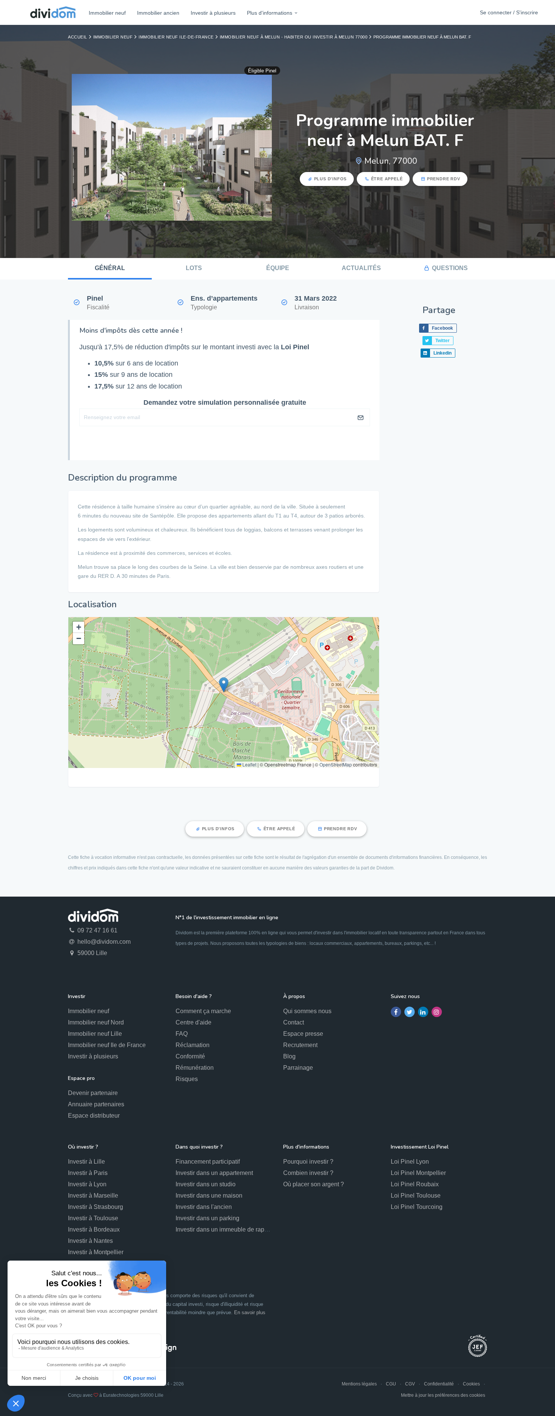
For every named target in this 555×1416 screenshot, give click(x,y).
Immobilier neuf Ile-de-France (176, 37)
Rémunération (195, 1067)
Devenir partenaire (93, 1093)
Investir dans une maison (209, 1195)
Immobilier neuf (107, 13)
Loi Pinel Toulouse (416, 1195)
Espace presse (303, 1034)
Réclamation (193, 1045)
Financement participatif (208, 1161)
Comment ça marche (203, 1011)
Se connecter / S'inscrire (509, 12)
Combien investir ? (308, 1173)
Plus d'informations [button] (269, 13)
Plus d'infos (330, 179)
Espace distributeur (94, 1115)
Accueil (77, 37)
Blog (289, 1056)
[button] (223, 685)
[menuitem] (107, 12)
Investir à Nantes (90, 1241)
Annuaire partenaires (96, 1104)
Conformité (190, 1056)
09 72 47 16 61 (96, 930)
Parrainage (298, 1067)
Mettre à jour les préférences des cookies (443, 1395)
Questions (450, 268)
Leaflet (248, 764)
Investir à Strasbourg (95, 1207)
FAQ (182, 1034)
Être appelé (387, 179)
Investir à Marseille (93, 1195)
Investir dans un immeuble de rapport (225, 1229)
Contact (293, 1022)
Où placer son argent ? (313, 1184)
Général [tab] (110, 268)
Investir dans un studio (206, 1184)
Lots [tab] (194, 268)
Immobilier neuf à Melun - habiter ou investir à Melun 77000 (294, 37)
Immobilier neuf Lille (95, 1034)
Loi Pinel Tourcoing (416, 1207)
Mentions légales (359, 1384)
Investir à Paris (88, 1173)
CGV (410, 1384)
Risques (187, 1079)
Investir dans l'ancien (204, 1207)
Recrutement (300, 1045)
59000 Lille (91, 953)
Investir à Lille (86, 1161)
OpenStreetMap (335, 764)
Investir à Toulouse (93, 1218)
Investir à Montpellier (95, 1252)
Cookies (471, 1384)
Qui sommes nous (307, 1011)
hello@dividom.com (103, 941)
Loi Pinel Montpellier (418, 1173)
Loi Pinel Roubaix (415, 1184)
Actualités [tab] (361, 268)
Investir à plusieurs (213, 13)
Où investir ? (83, 1146)
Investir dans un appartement (214, 1173)
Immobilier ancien (158, 13)
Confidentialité (439, 1384)
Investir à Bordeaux (94, 1229)
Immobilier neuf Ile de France (107, 1045)
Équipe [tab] (277, 268)
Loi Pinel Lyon (410, 1161)
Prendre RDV (443, 179)
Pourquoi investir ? (308, 1161)
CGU (391, 1384)
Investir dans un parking (207, 1218)
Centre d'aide (193, 1022)
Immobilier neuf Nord (96, 1022)
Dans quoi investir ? (199, 1146)
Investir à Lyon (87, 1184)
